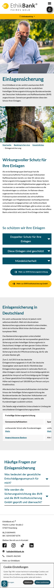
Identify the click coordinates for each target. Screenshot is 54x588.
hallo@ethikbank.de (15, 551)
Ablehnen (28, 582)
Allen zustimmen (42, 582)
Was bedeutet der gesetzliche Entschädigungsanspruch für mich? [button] (22, 478)
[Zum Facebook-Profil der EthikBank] (5, 545)
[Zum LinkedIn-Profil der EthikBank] (32, 545)
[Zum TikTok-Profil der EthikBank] (22, 545)
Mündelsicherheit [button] (25, 261)
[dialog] (27, 575)
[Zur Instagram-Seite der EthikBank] (14, 545)
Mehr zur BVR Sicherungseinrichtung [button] (33, 272)
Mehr (7, 431)
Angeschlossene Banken (16, 437)
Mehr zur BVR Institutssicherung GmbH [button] (32, 284)
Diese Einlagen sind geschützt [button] (26, 251)
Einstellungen (9, 582)
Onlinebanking (27, 16)
